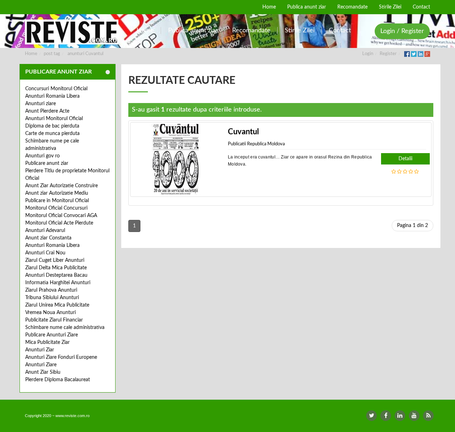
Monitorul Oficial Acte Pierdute (59, 223)
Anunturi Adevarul (45, 230)
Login (367, 54)
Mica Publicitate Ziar (47, 342)
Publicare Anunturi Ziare (51, 335)
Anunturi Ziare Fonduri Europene (61, 357)
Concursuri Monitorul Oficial (56, 88)
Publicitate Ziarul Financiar (54, 320)
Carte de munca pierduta (52, 133)
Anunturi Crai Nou (45, 252)
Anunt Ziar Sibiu (42, 372)
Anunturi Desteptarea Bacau (56, 275)
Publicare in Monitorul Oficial (57, 200)
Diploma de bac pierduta (52, 126)
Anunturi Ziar (39, 349)
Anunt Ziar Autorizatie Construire (61, 185)
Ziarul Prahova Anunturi (51, 290)
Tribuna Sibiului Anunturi (52, 297)
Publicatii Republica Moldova (256, 144)
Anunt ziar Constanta (48, 238)
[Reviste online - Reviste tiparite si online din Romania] (71, 32)
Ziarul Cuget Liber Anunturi (54, 260)
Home (31, 54)
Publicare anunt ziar (46, 163)
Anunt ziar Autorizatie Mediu (56, 193)
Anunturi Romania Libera (52, 96)
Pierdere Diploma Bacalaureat (57, 379)
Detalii (405, 158)
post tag (52, 54)
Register (388, 54)
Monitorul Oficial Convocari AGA (61, 215)
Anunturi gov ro (42, 155)
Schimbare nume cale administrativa (65, 327)
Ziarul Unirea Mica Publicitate (57, 305)
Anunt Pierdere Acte (47, 111)
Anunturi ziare (40, 103)
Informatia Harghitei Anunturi (57, 282)
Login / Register (402, 31)
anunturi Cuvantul (85, 54)
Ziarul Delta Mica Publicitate (56, 267)
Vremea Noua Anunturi (50, 312)
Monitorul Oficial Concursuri (56, 208)
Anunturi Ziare (41, 364)
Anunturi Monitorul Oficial (54, 118)
